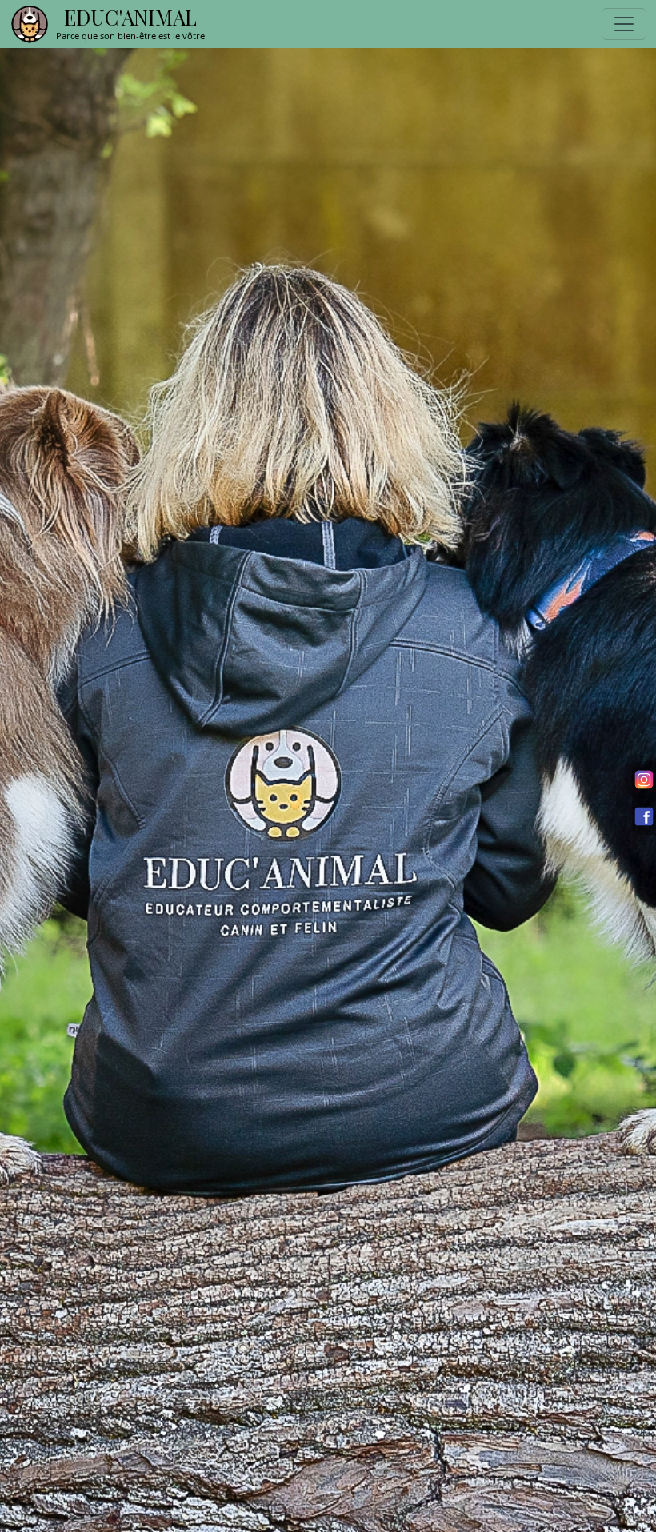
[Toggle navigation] (624, 24)
